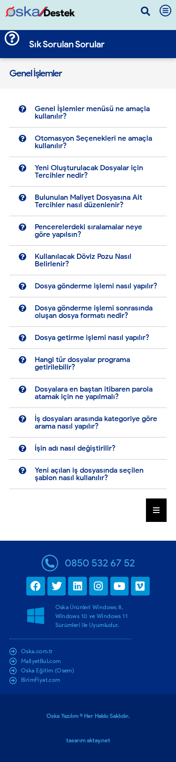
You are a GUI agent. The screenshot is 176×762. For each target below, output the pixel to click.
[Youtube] (119, 586)
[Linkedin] (77, 586)
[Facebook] (35, 586)
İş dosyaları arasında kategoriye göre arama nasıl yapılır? (96, 422)
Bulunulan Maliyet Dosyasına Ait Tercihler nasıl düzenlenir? (88, 201)
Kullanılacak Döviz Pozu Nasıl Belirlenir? (83, 260)
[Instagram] (98, 586)
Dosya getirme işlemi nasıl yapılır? (92, 337)
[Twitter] (56, 586)
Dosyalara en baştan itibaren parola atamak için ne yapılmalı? (94, 393)
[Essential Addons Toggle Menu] (156, 510)
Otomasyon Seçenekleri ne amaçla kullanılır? (93, 142)
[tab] (88, 113)
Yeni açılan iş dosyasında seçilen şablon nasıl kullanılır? (89, 474)
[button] (145, 11)
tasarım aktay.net (88, 740)
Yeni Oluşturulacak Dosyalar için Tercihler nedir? (89, 171)
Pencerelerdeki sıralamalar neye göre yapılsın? (88, 230)
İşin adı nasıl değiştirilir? (75, 448)
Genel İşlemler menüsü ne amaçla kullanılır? (92, 112)
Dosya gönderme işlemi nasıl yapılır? (96, 285)
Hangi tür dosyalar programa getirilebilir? (82, 363)
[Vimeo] (140, 586)
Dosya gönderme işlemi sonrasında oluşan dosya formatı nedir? (94, 311)
